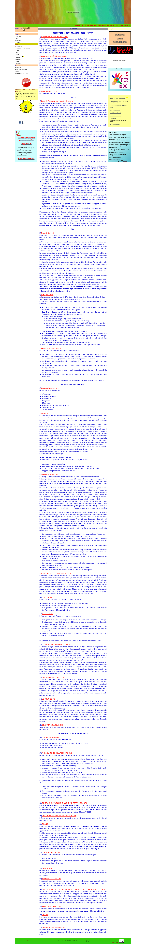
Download (18, 63)
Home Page (18, 36)
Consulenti (18, 67)
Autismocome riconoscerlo (120, 38)
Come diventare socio (21, 69)
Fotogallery (18, 57)
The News (17, 59)
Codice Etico (18, 46)
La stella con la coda (115, 113)
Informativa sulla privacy (21, 73)
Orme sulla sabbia (115, 110)
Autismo (17, 50)
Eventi (16, 52)
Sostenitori (18, 40)
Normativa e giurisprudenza (22, 48)
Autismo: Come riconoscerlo (117, 98)
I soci (16, 38)
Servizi (17, 54)
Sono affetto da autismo (116, 101)
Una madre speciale (115, 116)
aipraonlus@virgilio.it (114, 159)
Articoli (17, 61)
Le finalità (17, 42)
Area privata (111, 29)
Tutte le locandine (115, 124)
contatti (125, 161)
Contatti (17, 71)
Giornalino (113, 118)
